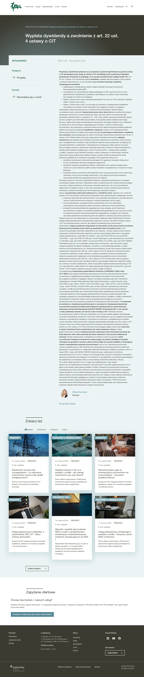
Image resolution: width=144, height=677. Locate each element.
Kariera (75, 650)
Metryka (97, 667)
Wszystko (29, 429)
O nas (75, 647)
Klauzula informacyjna (83, 667)
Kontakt (11, 643)
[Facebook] (119, 638)
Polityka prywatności (64, 667)
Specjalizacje (77, 644)
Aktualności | (45, 27)
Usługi (75, 640)
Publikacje (54, 429)
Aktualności (41, 429)
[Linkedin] (107, 638)
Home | (28, 27)
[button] (29, 6)
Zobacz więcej (34, 568)
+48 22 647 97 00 (15, 640)
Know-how (76, 637)
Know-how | (35, 27)
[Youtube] (113, 638)
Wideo (64, 429)
